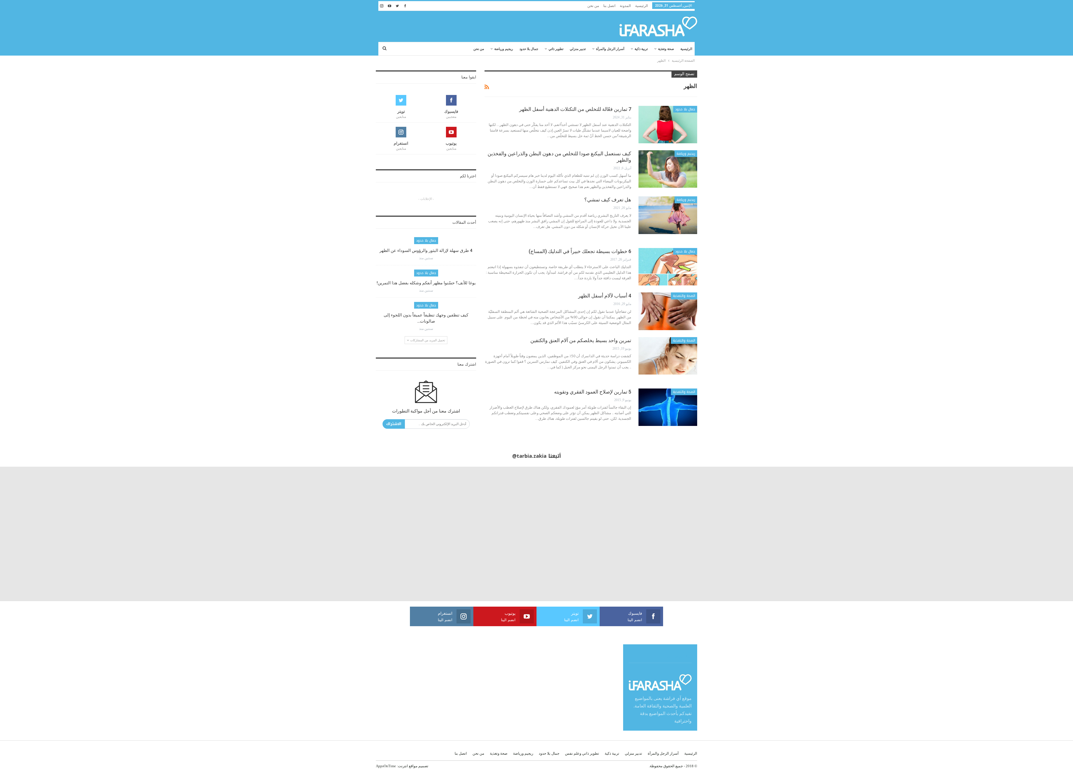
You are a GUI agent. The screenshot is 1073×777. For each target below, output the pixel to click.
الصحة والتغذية (684, 296)
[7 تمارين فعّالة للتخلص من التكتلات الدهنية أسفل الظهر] (667, 124)
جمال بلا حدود (528, 49)
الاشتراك (393, 423)
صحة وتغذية (666, 49)
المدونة (625, 6)
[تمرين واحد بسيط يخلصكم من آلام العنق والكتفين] (667, 356)
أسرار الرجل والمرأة (610, 49)
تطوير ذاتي (556, 49)
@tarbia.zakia (529, 456)
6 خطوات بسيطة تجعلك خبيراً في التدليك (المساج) (580, 251)
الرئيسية (641, 6)
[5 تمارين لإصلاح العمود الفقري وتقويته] (667, 407)
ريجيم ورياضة (503, 49)
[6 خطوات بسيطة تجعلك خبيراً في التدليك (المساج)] (667, 266)
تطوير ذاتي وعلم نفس (582, 753)
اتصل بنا (609, 6)
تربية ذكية (641, 49)
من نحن (593, 6)
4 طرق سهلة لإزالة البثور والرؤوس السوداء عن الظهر (426, 250)
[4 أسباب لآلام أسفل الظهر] (667, 311)
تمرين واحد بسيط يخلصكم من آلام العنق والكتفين (580, 340)
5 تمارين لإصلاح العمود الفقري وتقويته (592, 392)
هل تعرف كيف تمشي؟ (607, 199)
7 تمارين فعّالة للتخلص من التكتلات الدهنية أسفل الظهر (575, 109)
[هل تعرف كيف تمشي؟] (667, 215)
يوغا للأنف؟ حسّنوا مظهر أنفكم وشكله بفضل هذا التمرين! (426, 282)
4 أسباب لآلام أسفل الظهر (604, 296)
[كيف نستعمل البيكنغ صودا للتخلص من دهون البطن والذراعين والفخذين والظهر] (667, 169)
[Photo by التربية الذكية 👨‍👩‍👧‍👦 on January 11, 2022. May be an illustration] (1006, 534)
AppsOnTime (386, 766)
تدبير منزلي (578, 49)
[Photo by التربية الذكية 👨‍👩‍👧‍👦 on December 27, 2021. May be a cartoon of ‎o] (201, 534)
